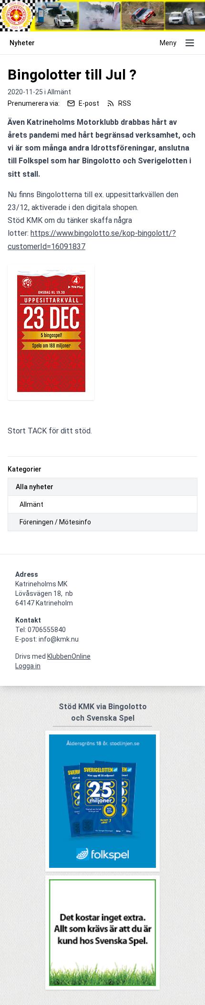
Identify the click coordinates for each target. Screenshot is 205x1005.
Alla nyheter (34, 487)
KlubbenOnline (69, 656)
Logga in (28, 666)
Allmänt (31, 504)
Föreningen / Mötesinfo (55, 522)
